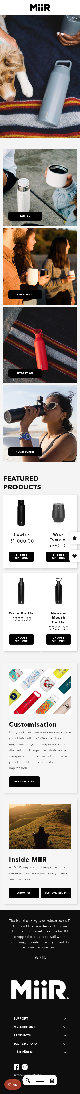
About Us (24, 892)
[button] (52, 1080)
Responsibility (56, 892)
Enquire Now (24, 781)
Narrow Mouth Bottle (58, 617)
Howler (21, 535)
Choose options (21, 556)
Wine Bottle (21, 613)
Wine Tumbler (58, 537)
